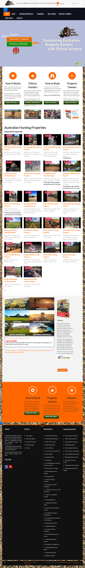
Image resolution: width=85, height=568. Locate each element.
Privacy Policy (9, 338)
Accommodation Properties (72, 454)
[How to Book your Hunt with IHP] (52, 114)
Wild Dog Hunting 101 (51, 523)
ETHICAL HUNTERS (19, 44)
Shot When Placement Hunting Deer (50, 514)
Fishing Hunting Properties (72, 465)
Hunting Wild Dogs (50, 499)
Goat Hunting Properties (71, 441)
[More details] (13, 139)
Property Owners (65, 14)
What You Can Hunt (50, 441)
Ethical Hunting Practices (52, 438)
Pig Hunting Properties (71, 438)
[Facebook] (6, 467)
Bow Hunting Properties (71, 448)
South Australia (30, 445)
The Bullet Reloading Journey (50, 540)
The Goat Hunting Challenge (49, 530)
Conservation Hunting (51, 435)
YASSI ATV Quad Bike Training (50, 495)
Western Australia (31, 441)
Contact (19, 18)
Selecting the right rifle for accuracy (51, 509)
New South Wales (30, 438)
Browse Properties (33, 102)
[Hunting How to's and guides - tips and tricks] (12, 114)
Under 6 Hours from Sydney (72, 451)
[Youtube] (10, 467)
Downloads (48, 460)
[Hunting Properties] (32, 114)
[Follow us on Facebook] (4, 562)
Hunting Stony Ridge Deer (52, 544)
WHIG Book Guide (50, 445)
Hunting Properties (26, 14)
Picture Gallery (49, 448)
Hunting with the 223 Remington (50, 485)
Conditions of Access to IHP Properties (52, 490)
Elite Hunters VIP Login (51, 468)
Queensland (29, 435)
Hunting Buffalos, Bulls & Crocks (51, 535)
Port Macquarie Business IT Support (67, 562)
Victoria (28, 448)
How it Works (49, 454)
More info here (11, 102)
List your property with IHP (52, 451)
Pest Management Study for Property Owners (52, 464)
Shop (14, 14)
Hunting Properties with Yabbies (70, 469)
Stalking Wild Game (50, 526)
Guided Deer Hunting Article (50, 504)
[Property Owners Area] (72, 114)
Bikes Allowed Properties (71, 457)
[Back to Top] (1, 423)
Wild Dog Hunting (50, 555)
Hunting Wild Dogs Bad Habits (51, 548)
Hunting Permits (49, 457)
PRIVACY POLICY (27, 562)
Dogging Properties (70, 445)
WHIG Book (9, 18)
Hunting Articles (49, 476)
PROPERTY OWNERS (19, 39)
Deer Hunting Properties (71, 435)
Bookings (40, 14)
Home (7, 14)
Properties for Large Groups (69, 461)
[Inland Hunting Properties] (9, 4)
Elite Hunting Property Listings (50, 472)
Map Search (52, 14)
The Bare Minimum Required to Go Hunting (52, 519)
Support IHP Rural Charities (49, 480)
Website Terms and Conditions (22, 338)
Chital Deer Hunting (50, 552)
